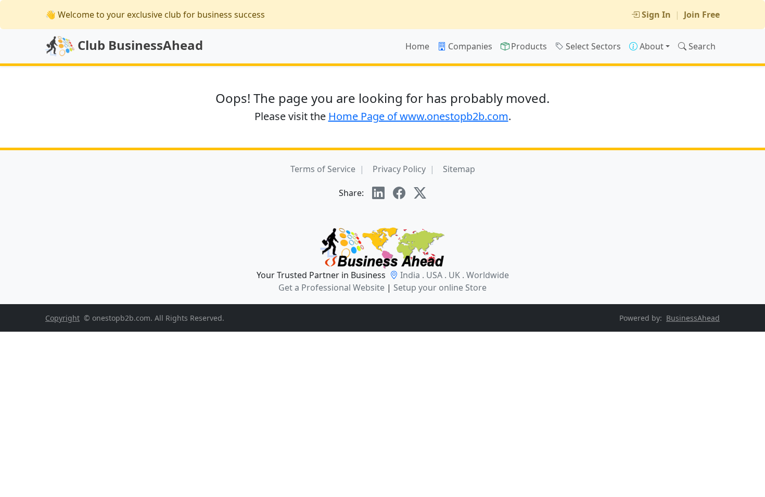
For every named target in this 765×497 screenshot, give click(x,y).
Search (702, 46)
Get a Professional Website (331, 287)
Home (417, 46)
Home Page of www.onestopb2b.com (418, 116)
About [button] (652, 46)
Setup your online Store (440, 287)
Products (529, 46)
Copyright (62, 318)
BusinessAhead (693, 318)
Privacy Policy (399, 169)
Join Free (702, 14)
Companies (470, 46)
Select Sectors (593, 46)
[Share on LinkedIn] (378, 193)
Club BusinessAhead (138, 45)
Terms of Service (322, 169)
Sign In (656, 14)
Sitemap (459, 169)
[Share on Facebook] (399, 193)
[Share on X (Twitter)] (420, 193)
